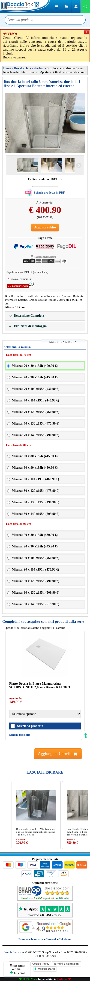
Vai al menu (57, 6)
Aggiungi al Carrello (56, 753)
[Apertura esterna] (27, 165)
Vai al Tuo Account (76, 6)
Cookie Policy (40, 963)
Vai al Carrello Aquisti (66, 6)
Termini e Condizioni (66, 963)
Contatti (50, 939)
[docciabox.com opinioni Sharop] (45, 899)
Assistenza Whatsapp (85, 6)
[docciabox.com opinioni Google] (45, 933)
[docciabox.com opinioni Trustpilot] (45, 916)
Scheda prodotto (19, 734)
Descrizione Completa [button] (28, 315)
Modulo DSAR (46, 968)
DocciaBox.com (25, 6)
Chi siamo (65, 939)
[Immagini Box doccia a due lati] (45, 123)
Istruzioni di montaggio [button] (30, 326)
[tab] (45, 316)
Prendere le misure (30, 939)
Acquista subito (45, 227)
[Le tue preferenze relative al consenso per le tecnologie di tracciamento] (85, 735)
